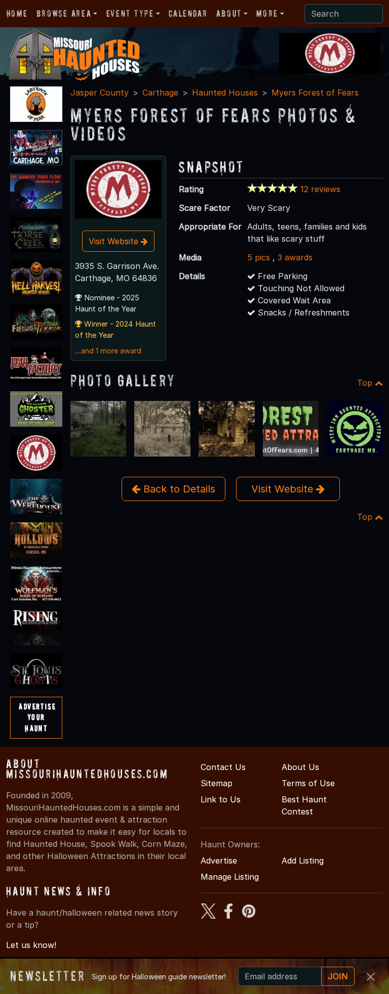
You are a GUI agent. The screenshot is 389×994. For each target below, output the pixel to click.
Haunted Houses (225, 92)
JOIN (338, 976)
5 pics (258, 257)
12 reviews (320, 189)
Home (17, 13)
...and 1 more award (108, 350)
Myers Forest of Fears (315, 92)
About (229, 13)
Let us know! (31, 945)
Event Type (130, 13)
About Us (300, 767)
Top (366, 383)
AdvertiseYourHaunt (37, 717)
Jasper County (99, 92)
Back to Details (177, 489)
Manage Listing (230, 877)
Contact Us (223, 767)
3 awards (295, 257)
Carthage (160, 92)
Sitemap (216, 783)
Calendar (188, 13)
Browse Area (63, 13)
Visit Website (115, 241)
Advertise (219, 860)
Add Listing (303, 860)
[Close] (371, 977)
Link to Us (221, 799)
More (267, 13)
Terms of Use (308, 783)
